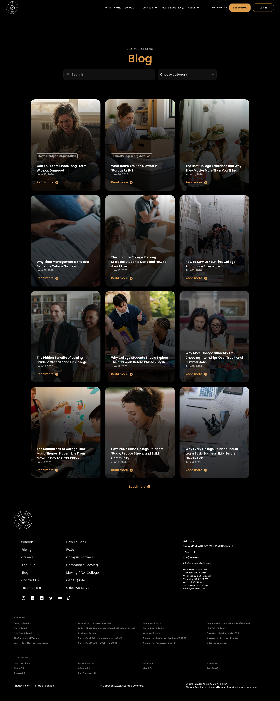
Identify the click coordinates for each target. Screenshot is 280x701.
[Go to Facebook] (32, 598)
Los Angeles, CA (86, 663)
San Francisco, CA (87, 673)
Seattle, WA (212, 668)
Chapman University (152, 623)
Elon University (21, 628)
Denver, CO (19, 673)
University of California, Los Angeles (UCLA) (100, 638)
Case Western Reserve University (94, 623)
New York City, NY (22, 663)
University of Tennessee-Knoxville (159, 643)
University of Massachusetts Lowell (31, 643)
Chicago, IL (148, 663)
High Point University (217, 628)
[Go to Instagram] (23, 598)
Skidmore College (87, 633)
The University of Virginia (27, 638)
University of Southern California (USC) (98, 643)
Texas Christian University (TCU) (223, 633)
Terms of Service (44, 685)
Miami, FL (147, 668)
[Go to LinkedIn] (42, 598)
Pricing (117, 7)
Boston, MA (212, 663)
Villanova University (217, 643)
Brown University (22, 623)
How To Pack (168, 7)
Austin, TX (19, 668)
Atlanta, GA (84, 668)
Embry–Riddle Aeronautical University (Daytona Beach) (106, 628)
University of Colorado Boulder (222, 638)
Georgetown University (154, 628)
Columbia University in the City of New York (228, 623)
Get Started (240, 7)
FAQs (181, 7)
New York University (24, 633)
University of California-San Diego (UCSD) (164, 638)
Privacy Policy (22, 685)
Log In (263, 7)
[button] (131, 7)
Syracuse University (152, 633)
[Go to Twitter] (51, 598)
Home (107, 7)
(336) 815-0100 (218, 7)
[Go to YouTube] (60, 598)
